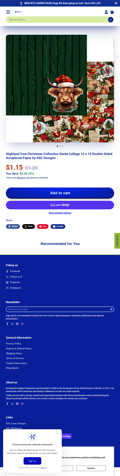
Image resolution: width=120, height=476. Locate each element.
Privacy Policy (13, 343)
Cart (112, 12)
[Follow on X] (12, 323)
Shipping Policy (14, 353)
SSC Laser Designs (16, 423)
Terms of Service (15, 358)
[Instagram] (22, 323)
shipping (21, 177)
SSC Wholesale (14, 428)
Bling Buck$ (12, 368)
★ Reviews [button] (117, 240)
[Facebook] (7, 323)
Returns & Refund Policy (19, 348)
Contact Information (16, 363)
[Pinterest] (17, 323)
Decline (91, 468)
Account (106, 12)
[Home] (18, 12)
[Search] (110, 19)
